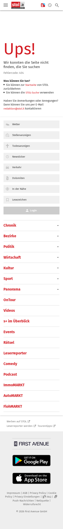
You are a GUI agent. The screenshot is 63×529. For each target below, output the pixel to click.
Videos (9, 310)
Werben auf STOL (17, 421)
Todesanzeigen (21, 145)
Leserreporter (15, 353)
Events (9, 332)
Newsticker (18, 156)
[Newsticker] (49, 5)
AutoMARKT (13, 395)
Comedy (10, 364)
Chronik (10, 225)
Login (33, 210)
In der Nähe (19, 188)
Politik (9, 246)
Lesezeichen (19, 199)
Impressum (13, 493)
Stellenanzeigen (21, 135)
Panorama (12, 289)
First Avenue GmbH (36, 511)
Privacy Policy (38, 493)
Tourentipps (45, 426)
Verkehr (17, 167)
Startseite (30, 85)
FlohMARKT (13, 406)
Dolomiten (18, 178)
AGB (25, 493)
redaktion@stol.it (14, 108)
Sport (8, 278)
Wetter (16, 124)
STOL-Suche (32, 92)
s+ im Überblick (17, 321)
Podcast (10, 374)
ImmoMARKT (14, 385)
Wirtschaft (12, 257)
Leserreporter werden (20, 426)
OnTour (10, 300)
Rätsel (9, 342)
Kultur (9, 268)
